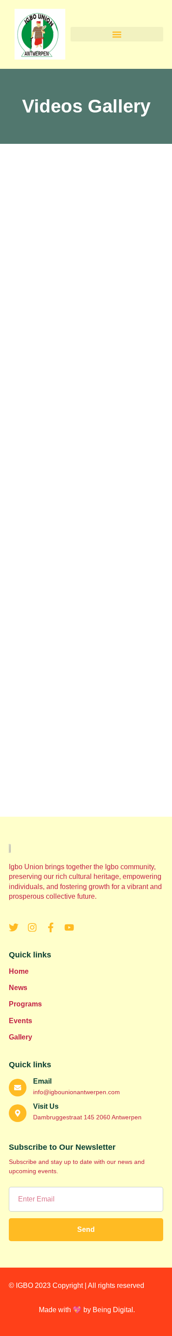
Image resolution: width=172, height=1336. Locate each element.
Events (20, 1021)
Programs (25, 1004)
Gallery (20, 1037)
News (18, 987)
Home (19, 971)
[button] (117, 34)
